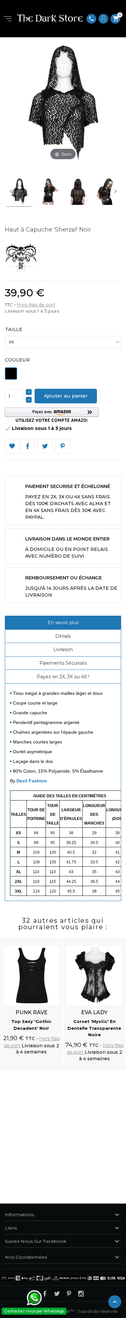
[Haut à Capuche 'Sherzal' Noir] (19, 192)
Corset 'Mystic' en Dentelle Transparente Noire (94, 1028)
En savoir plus (63, 622)
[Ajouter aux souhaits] (51, 939)
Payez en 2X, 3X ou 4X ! (63, 677)
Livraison (63, 649)
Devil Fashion (31, 780)
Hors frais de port (36, 305)
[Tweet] (45, 446)
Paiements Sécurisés (63, 663)
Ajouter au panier (66, 396)
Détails (63, 636)
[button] (52, 415)
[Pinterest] (62, 446)
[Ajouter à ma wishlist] (12, 446)
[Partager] (28, 446)
